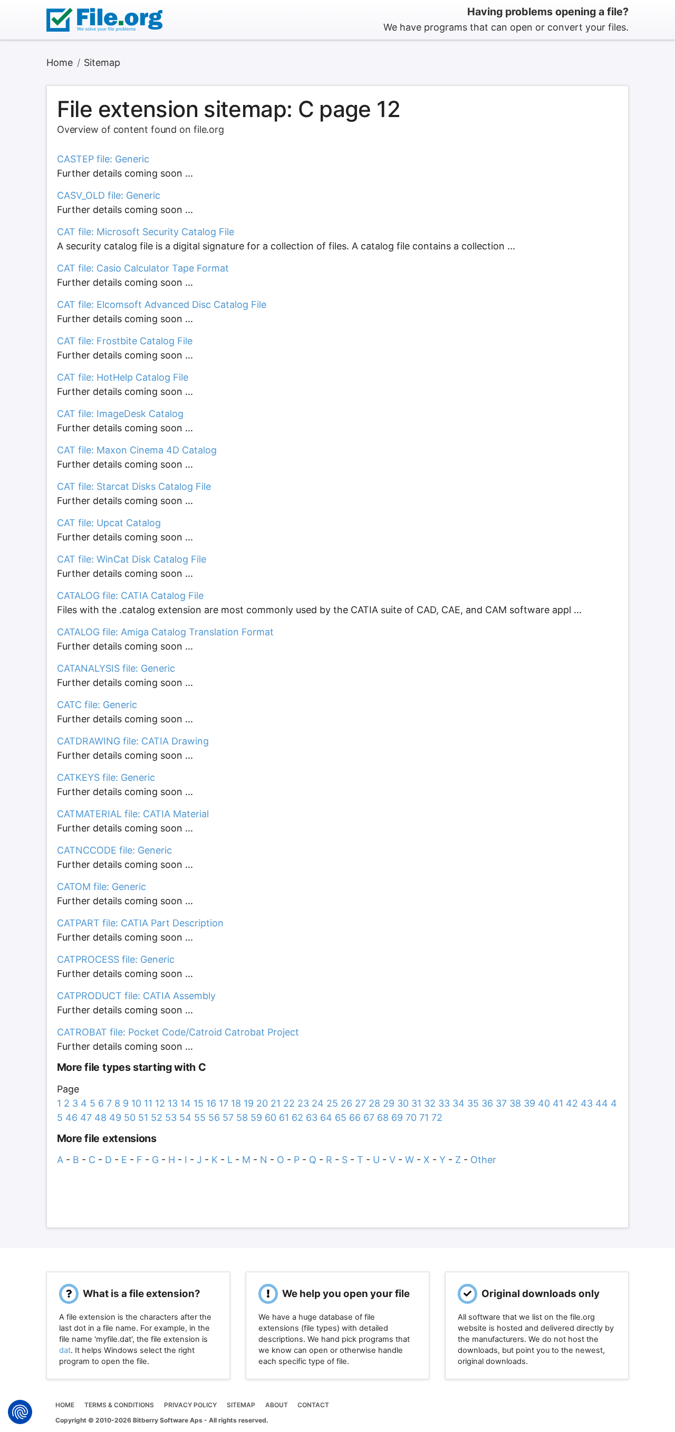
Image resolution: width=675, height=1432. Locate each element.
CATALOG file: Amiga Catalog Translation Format (165, 631)
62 (297, 1117)
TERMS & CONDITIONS (119, 1405)
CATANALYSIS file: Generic (116, 668)
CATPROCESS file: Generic (116, 959)
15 (199, 1103)
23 (303, 1103)
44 (601, 1103)
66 (355, 1117)
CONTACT (313, 1405)
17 (223, 1103)
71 (424, 1117)
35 (473, 1103)
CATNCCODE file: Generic (114, 850)
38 (515, 1103)
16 (211, 1103)
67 (368, 1117)
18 (236, 1103)
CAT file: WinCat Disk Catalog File (131, 559)
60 (270, 1117)
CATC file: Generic (97, 704)
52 (156, 1117)
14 (185, 1103)
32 (430, 1103)
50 (130, 1117)
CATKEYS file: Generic (106, 777)
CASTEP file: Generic (103, 159)
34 (458, 1103)
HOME (64, 1405)
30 (403, 1103)
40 (544, 1103)
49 (115, 1117)
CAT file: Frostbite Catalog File (124, 340)
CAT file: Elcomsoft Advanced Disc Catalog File (161, 304)
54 (185, 1117)
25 (332, 1103)
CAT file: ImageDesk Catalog (120, 413)
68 (383, 1117)
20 (262, 1103)
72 (436, 1117)
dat (65, 1350)
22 (289, 1103)
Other (483, 1159)
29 (388, 1103)
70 (411, 1117)
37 (501, 1103)
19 (249, 1103)
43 (587, 1103)
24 (318, 1103)
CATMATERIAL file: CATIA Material (133, 813)
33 (444, 1103)
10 (136, 1103)
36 (487, 1103)
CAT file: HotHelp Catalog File (122, 377)
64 (326, 1117)
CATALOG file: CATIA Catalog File (130, 595)
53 (171, 1117)
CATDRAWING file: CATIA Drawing (133, 741)
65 (340, 1117)
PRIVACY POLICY (190, 1405)
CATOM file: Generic (101, 886)
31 (416, 1103)
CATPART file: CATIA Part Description (140, 922)
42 (572, 1103)
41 (558, 1103)
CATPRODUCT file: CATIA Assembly (136, 995)
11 (148, 1103)
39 (529, 1103)
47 (86, 1117)
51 (143, 1117)
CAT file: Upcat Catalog (109, 522)
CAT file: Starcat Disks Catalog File (134, 486)
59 (256, 1117)
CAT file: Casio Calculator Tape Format (143, 268)
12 (160, 1103)
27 (360, 1103)
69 (397, 1117)
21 (276, 1103)
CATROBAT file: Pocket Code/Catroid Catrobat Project (178, 1032)
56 (214, 1117)
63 (311, 1117)
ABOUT (276, 1405)
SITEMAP (241, 1405)
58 (242, 1117)
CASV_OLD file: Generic (108, 195)
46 (71, 1117)
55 (200, 1117)
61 (284, 1117)
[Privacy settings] (20, 1412)
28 (374, 1103)
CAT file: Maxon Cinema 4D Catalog (137, 450)
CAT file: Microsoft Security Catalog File (145, 231)
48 (100, 1117)
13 (173, 1103)
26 (346, 1103)
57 (228, 1117)
